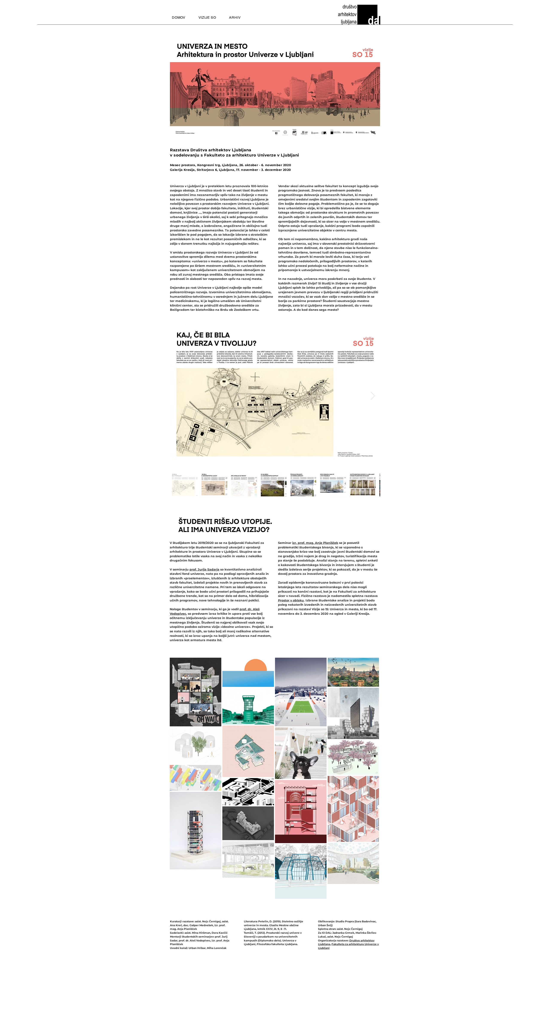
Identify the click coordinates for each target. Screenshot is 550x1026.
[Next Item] (372, 396)
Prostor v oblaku (291, 600)
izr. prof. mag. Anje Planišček (315, 543)
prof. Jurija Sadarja (204, 569)
